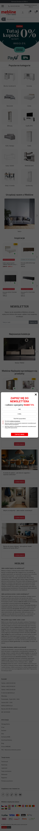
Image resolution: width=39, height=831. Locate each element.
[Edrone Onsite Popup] (19, 415)
